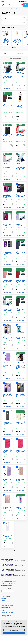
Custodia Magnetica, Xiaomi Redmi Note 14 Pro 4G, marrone (7, 104)
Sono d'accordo (14, 632)
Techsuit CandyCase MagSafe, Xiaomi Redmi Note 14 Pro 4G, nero (20, 395)
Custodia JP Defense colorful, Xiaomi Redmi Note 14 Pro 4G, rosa (7, 165)
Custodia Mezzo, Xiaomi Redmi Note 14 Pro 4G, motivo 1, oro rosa (20, 478)
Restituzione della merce (7, 605)
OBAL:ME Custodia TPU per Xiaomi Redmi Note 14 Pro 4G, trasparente (7, 534)
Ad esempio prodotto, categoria (12, 21)
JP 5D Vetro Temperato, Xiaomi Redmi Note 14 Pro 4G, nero (7, 223)
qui (20, 627)
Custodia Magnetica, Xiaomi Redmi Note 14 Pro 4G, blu (20, 251)
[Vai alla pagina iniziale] (5, 5)
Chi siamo (3, 598)
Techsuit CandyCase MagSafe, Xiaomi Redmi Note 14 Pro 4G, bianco (7, 336)
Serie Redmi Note (15, 8)
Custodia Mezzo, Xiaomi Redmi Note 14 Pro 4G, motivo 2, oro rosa (7, 506)
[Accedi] (18, 5)
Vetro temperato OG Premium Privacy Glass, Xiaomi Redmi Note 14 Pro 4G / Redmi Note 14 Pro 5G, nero (17, 39)
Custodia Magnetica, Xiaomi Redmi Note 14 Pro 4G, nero (20, 308)
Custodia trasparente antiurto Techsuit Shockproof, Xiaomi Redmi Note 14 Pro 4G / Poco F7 (20, 166)
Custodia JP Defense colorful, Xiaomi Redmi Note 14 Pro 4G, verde (7, 308)
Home (2, 8)
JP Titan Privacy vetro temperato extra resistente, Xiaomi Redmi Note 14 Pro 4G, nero (7, 252)
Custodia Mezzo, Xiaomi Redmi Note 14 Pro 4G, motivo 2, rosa (20, 450)
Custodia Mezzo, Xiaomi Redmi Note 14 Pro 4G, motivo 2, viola (7, 478)
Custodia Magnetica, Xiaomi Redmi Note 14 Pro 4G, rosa (7, 280)
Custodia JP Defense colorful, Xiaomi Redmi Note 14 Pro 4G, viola (20, 223)
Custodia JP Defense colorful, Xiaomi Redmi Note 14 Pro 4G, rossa (20, 136)
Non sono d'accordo (14, 630)
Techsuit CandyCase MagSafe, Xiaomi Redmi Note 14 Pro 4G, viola (7, 395)
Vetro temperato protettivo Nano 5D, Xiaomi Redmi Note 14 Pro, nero (20, 506)
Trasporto (3, 600)
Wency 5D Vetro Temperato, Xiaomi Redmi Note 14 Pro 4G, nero (20, 336)
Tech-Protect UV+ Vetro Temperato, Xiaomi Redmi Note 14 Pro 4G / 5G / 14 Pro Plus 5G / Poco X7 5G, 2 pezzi (20, 365)
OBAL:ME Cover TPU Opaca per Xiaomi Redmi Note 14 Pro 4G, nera (7, 422)
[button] (15, 5)
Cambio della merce (6, 607)
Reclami (3, 603)
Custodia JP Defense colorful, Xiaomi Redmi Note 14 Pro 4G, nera (20, 74)
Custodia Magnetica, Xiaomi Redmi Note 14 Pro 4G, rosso (20, 280)
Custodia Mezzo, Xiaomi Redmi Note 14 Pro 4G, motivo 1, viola (7, 364)
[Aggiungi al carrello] (11, 85)
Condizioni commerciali (7, 602)
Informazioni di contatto (7, 612)
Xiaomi (7, 8)
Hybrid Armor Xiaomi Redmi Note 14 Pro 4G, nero (20, 195)
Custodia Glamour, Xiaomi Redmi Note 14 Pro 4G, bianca (20, 422)
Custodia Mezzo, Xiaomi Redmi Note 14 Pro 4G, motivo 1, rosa (7, 450)
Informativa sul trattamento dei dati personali (6, 615)
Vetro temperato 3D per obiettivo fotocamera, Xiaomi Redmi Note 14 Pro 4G (7, 137)
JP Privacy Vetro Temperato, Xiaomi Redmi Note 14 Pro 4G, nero (7, 195)
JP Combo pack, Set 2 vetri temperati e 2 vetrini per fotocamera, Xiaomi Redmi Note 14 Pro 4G (6, 39)
